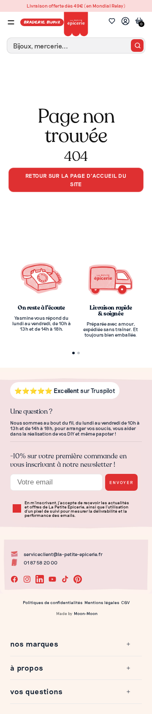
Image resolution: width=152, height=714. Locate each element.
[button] (71, 644)
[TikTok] (65, 579)
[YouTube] (52, 579)
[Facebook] (14, 579)
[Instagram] (27, 579)
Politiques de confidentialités (53, 602)
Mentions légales (101, 602)
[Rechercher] (137, 45)
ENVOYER (121, 482)
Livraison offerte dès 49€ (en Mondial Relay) (76, 5)
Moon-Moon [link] (86, 613)
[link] (125, 22)
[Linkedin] (39, 579)
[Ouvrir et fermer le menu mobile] (11, 22)
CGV (125, 602)
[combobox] (76, 45)
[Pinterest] (77, 579)
